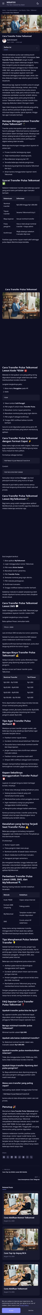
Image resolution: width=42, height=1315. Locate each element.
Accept (11, 1310)
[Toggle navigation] (3, 3)
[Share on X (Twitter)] (7, 1157)
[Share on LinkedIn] (11, 1157)
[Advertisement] (21, 266)
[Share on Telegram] (23, 1157)
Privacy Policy (24, 1305)
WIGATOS (11, 2)
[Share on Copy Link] (31, 1157)
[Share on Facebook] (3, 1157)
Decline (30, 1310)
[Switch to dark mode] (38, 3)
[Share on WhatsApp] (19, 1157)
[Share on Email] (27, 1157)
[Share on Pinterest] (15, 1157)
